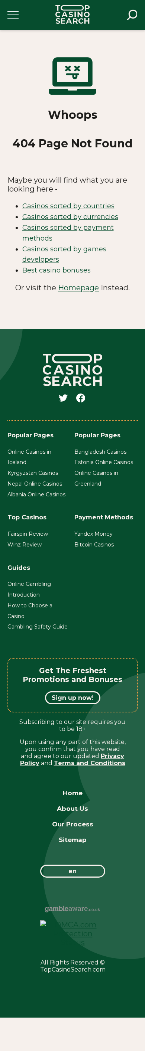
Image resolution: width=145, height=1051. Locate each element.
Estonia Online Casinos (103, 462)
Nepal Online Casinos (34, 483)
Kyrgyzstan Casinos (32, 473)
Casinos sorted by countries (68, 206)
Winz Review (24, 544)
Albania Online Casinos (36, 494)
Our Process (72, 824)
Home (73, 793)
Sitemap (73, 839)
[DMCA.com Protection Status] (72, 942)
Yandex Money (93, 534)
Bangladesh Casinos (100, 451)
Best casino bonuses (56, 270)
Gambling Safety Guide (37, 626)
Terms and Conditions (89, 763)
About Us (72, 808)
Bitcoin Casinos (94, 544)
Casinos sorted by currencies (70, 217)
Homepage (78, 287)
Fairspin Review (27, 534)
